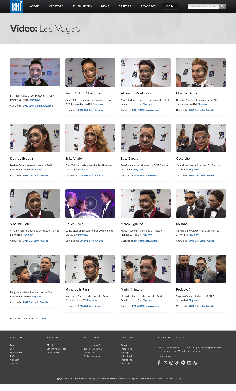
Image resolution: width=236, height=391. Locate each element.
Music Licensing (54, 352)
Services (52, 337)
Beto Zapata (129, 159)
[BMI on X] (166, 362)
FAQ (12, 356)
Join (12, 348)
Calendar (14, 360)
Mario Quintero (132, 289)
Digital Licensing (92, 356)
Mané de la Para (77, 289)
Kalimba (182, 224)
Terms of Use (162, 379)
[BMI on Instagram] (172, 362)
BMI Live (51, 345)
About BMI (127, 337)
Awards (14, 363)
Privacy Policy (175, 379)
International (126, 360)
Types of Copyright (93, 348)
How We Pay (16, 352)
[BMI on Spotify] (183, 362)
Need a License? (92, 345)
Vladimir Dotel (20, 224)
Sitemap (125, 352)
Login (12, 345)
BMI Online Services (56, 348)
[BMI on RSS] (195, 362)
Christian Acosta (187, 93)
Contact (124, 345)
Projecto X (183, 289)
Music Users (92, 337)
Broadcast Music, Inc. (172, 337)
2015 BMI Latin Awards (90, 110)
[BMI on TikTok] (178, 363)
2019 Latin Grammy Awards (38, 105)
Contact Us (89, 352)
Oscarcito (183, 159)
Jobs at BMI (126, 356)
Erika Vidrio (73, 159)
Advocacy (125, 363)
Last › (44, 318)
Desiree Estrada (21, 159)
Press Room (126, 348)
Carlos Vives (74, 224)
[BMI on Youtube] (189, 362)
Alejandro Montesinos (136, 93)
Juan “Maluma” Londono (83, 93)
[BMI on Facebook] (160, 362)
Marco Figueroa (132, 224)
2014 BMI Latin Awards (146, 110)
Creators (16, 337)
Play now (35, 99)
